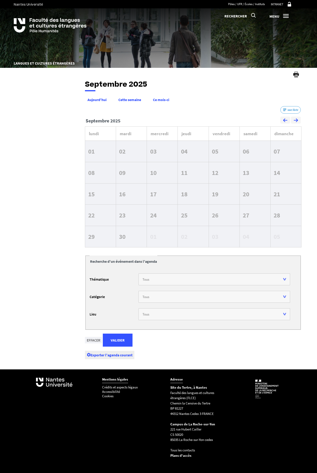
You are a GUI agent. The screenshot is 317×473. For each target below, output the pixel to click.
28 (277, 215)
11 (184, 173)
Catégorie (97, 296)
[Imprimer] (296, 74)
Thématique (99, 279)
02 (122, 151)
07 (277, 151)
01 (91, 151)
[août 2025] (285, 121)
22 (91, 215)
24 (153, 215)
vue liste (293, 110)
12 (215, 173)
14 (277, 173)
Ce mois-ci (161, 99)
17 (153, 194)
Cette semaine (129, 99)
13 (246, 173)
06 (246, 151)
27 (246, 215)
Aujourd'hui (97, 99)
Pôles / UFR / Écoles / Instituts (246, 4)
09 (122, 173)
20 (246, 194)
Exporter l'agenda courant (112, 355)
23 (122, 215)
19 (215, 194)
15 (91, 194)
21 (277, 194)
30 (122, 236)
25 (184, 215)
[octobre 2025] (296, 121)
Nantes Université (28, 5)
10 (153, 173)
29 (91, 236)
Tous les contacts (182, 450)
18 (184, 194)
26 (215, 215)
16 (122, 194)
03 (153, 151)
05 (215, 151)
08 (91, 173)
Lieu (93, 314)
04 (184, 151)
